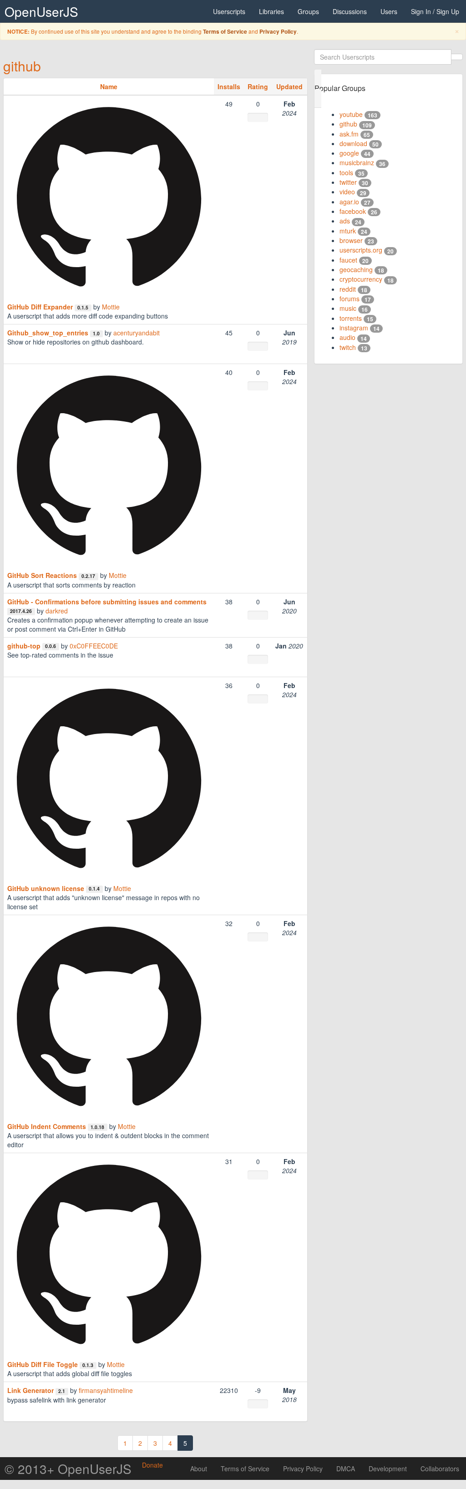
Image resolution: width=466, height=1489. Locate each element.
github (22, 66)
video (347, 191)
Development (388, 1468)
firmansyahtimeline (106, 1390)
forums (349, 298)
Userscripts (229, 11)
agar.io (349, 201)
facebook (352, 211)
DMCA (345, 1468)
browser (351, 240)
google (349, 152)
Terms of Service (225, 31)
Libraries (271, 11)
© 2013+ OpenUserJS (68, 1468)
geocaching (356, 269)
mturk (347, 230)
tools (346, 172)
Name (108, 86)
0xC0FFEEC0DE (94, 645)
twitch (347, 347)
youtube (351, 114)
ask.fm (349, 133)
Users (388, 11)
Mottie (111, 306)
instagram (353, 327)
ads (344, 220)
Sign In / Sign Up (435, 11)
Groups (308, 11)
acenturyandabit (136, 332)
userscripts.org (360, 249)
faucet (348, 259)
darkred (57, 610)
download (353, 143)
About (198, 1468)
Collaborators (439, 1468)
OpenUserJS (41, 11)
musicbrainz (356, 162)
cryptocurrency (360, 279)
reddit (347, 289)
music (347, 308)
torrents (350, 318)
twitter (348, 182)
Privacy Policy (278, 31)
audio (347, 337)
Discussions (350, 11)
